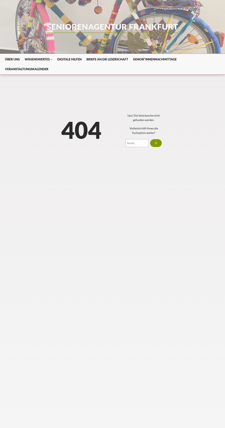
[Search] (156, 143)
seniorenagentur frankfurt (112, 26)
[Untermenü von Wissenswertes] (51, 59)
